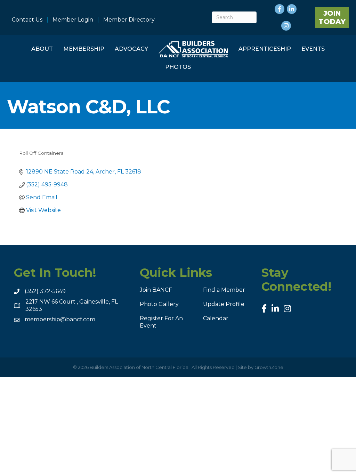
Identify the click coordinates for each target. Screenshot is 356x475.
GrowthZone (268, 367)
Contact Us (27, 20)
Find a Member (224, 290)
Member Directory (129, 20)
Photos (178, 67)
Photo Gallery (159, 304)
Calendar (215, 318)
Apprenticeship (264, 49)
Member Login (72, 20)
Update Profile (223, 304)
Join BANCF (156, 290)
